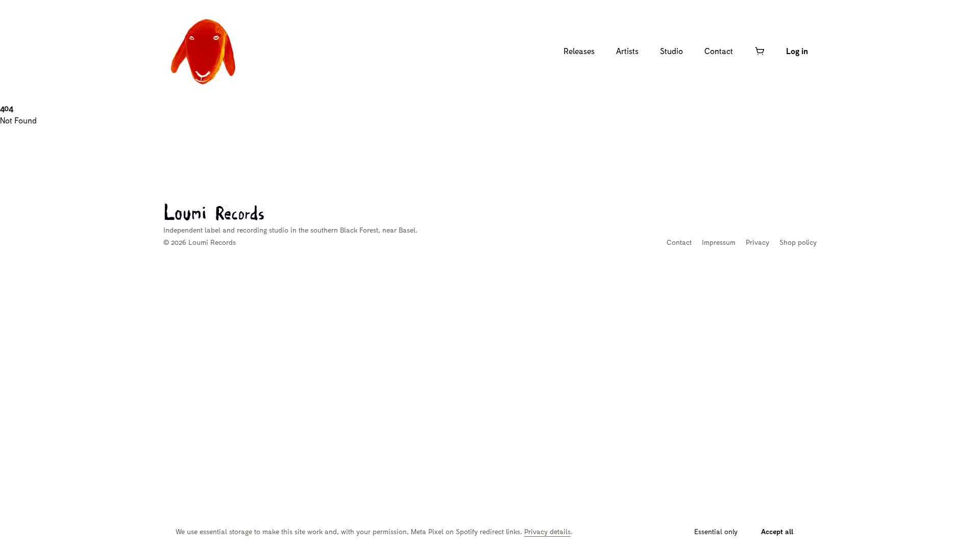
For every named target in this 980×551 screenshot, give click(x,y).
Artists (627, 51)
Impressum (719, 242)
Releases (579, 51)
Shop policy (798, 242)
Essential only (716, 531)
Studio (671, 51)
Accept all (777, 531)
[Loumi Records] (204, 51)
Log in (797, 51)
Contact (718, 51)
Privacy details (547, 531)
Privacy (757, 242)
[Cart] (759, 51)
